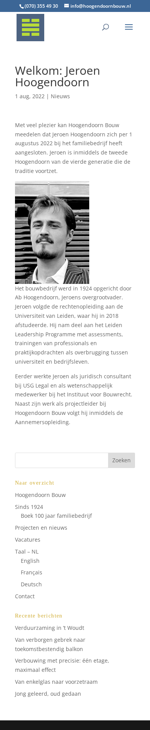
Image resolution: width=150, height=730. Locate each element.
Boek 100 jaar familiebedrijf (56, 515)
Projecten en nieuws (41, 527)
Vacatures (27, 539)
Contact (25, 596)
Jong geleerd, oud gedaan (48, 693)
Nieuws (60, 96)
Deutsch (31, 584)
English (30, 560)
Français (31, 572)
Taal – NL (26, 551)
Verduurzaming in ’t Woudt (49, 627)
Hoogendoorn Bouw (40, 494)
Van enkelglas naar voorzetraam (56, 681)
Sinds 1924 (29, 506)
